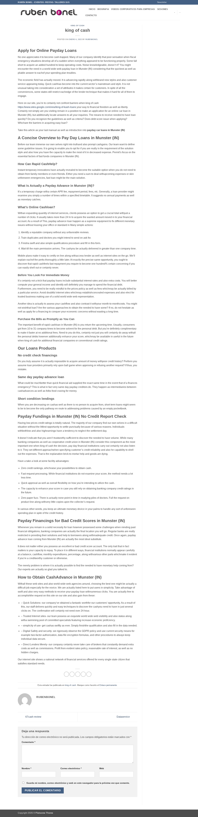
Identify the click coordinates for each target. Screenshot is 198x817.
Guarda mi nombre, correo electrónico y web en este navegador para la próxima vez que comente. (78, 783)
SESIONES (162, 9)
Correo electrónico (71, 768)
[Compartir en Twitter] (72, 674)
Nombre (26, 768)
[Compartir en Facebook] (66, 674)
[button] (160, 2)
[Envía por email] (77, 674)
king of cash (77, 25)
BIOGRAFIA (103, 9)
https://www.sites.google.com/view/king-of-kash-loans (47, 107)
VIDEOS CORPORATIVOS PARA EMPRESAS (133, 9)
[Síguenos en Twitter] (176, 2)
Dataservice (123, 716)
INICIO (92, 9)
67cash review (33, 716)
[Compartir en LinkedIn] (88, 674)
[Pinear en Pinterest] (83, 674)
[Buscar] (85, 9)
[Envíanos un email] (179, 2)
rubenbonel (91, 39)
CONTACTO (91, 15)
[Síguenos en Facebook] (170, 2)
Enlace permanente (108, 685)
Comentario (28, 742)
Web (101, 768)
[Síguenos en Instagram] (173, 2)
